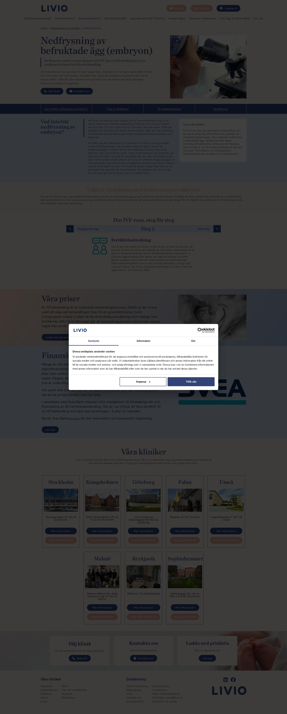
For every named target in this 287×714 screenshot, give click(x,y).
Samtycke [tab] (93, 340)
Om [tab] (193, 340)
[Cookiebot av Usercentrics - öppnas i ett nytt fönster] (200, 330)
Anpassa (141, 381)
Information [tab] (143, 340)
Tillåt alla (191, 381)
